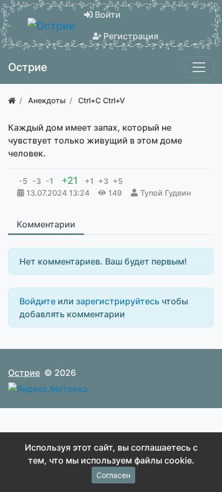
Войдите (37, 301)
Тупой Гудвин (165, 192)
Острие (24, 372)
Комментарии (46, 224)
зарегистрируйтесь (117, 301)
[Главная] (12, 100)
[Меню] (199, 67)
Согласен (113, 475)
